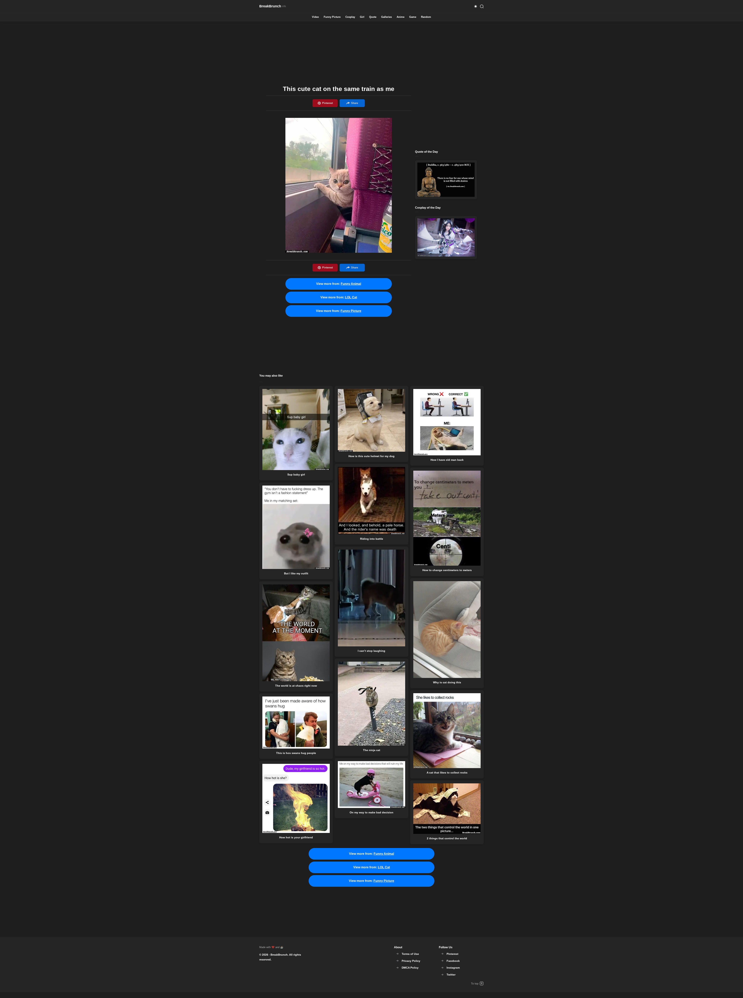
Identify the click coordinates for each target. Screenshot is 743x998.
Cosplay (350, 17)
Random (426, 17)
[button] (476, 6)
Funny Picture (332, 17)
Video (315, 17)
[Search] (482, 6)
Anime (400, 17)
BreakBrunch (279, 954)
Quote (372, 17)
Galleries (386, 17)
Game (412, 17)
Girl (362, 17)
